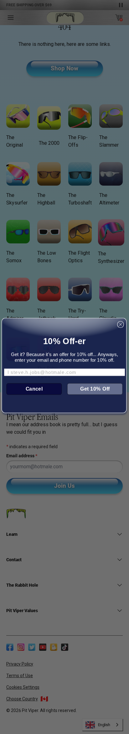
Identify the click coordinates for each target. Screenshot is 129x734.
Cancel (34, 388)
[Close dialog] (121, 324)
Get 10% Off (95, 388)
